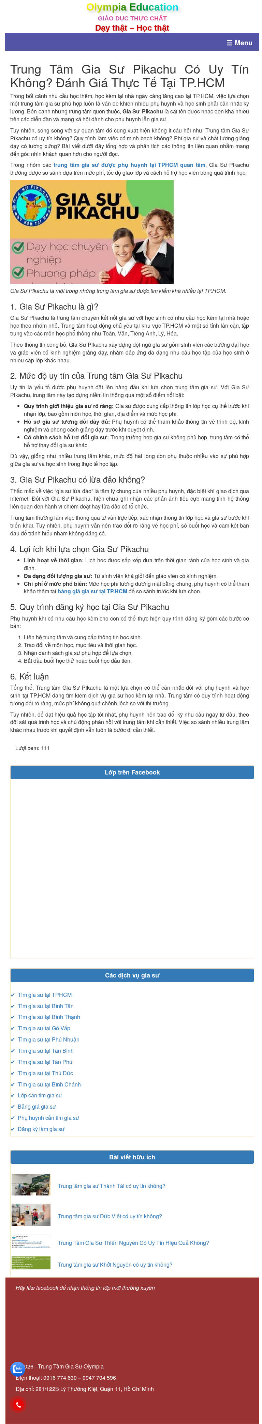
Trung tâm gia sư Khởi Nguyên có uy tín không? (115, 1264)
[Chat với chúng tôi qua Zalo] (17, 1368)
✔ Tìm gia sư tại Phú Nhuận (45, 1039)
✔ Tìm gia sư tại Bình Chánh (46, 1084)
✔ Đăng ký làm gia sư (37, 1129)
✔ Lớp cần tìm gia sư (36, 1095)
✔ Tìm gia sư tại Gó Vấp (40, 1028)
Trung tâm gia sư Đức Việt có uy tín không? (110, 1216)
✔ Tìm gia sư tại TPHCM (41, 995)
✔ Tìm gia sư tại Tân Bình (42, 1050)
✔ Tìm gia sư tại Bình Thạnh (45, 1017)
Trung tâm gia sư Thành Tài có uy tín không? (111, 1186)
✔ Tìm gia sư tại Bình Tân (42, 1006)
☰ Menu (239, 42)
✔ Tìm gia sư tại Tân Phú (41, 1062)
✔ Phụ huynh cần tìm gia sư (45, 1118)
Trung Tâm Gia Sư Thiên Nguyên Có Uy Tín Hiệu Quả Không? (133, 1243)
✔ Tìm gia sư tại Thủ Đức (42, 1073)
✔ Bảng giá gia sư (33, 1106)
